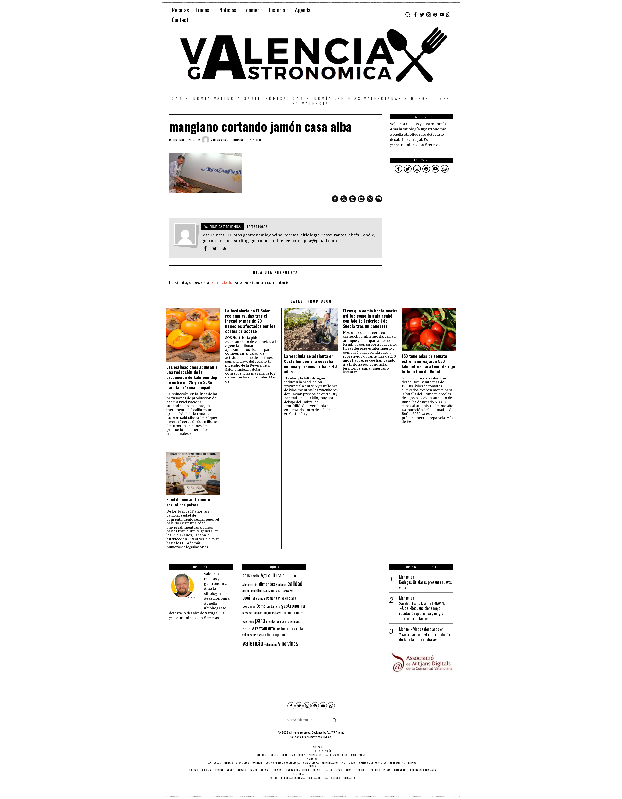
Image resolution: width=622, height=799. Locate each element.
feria (277, 606)
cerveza (276, 590)
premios (271, 621)
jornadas (247, 613)
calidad (294, 583)
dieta (270, 606)
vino (282, 643)
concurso (249, 606)
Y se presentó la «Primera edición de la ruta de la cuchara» (424, 637)
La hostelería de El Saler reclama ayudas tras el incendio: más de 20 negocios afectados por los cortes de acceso (250, 321)
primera (295, 621)
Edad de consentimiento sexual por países (188, 502)
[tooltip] (415, 14)
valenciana (270, 644)
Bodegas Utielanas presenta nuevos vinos (425, 585)
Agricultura (271, 575)
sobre (260, 634)
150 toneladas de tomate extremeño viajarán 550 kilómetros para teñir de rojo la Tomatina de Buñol (428, 363)
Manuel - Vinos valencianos (419, 629)
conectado (222, 282)
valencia (252, 642)
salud (253, 635)
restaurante (265, 628)
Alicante (289, 575)
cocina (248, 597)
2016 (246, 575)
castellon (256, 590)
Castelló (266, 591)
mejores (277, 613)
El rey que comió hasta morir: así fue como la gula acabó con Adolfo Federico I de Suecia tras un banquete (370, 318)
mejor (267, 612)
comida (260, 598)
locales (258, 612)
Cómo (261, 606)
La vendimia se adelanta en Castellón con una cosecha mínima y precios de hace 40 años (310, 363)
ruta (299, 628)
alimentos (266, 583)
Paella (251, 621)
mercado (289, 612)
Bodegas (281, 584)
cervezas (288, 591)
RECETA (248, 628)
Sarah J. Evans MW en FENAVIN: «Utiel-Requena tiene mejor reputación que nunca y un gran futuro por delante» (422, 611)
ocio (245, 621)
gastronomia (293, 605)
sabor (245, 634)
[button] (334, 720)
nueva (300, 612)
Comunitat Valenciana (281, 598)
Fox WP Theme (335, 732)
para (260, 620)
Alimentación (249, 585)
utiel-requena (275, 634)
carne (246, 590)
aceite (255, 575)
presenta (282, 621)
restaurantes (285, 628)
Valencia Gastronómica (227, 140)
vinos (292, 643)
